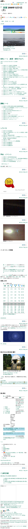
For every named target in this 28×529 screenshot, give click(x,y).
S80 (15, 295)
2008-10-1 (5, 135)
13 (8, 269)
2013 (4, 312)
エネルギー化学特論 (9, 271)
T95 (19, 298)
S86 (15, 309)
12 (14, 61)
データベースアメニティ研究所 (19, 526)
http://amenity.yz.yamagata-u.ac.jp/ (13, 513)
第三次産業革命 (9, 428)
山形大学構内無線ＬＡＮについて (16, 116)
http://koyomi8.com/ (6, 460)
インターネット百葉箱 (8, 266)
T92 (19, 289)
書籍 (2, 476)
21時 (2, 23)
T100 (19, 309)
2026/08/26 (3, 318)
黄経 (3, 21)
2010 (4, 307)
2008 (4, 304)
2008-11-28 (6, 77)
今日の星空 (3, 380)
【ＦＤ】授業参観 (12, 83)
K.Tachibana (7, 48)
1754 (17, 410)
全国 (7, 276)
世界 (20, 397)
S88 (15, 312)
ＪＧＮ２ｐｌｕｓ (12, 119)
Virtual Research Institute (8, 522)
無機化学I (10, 145)
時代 (5, 314)
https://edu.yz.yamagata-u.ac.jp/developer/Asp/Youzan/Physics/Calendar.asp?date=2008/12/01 (12, 502)
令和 (8, 286)
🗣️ (21, 17)
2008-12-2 (5, 87)
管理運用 (3, 507)
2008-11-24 (6, 68)
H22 (12, 307)
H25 (12, 312)
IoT (26, 275)
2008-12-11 (6, 91)
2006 (4, 298)
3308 (4, 269)
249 (12, 374)
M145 (22, 311)
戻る (2, 4)
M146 (22, 312)
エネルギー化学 (20, 269)
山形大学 (8, 507)
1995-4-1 (5, 141)
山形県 (7, 518)
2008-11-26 (6, 72)
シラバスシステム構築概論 (14, 141)
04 (23, 172)
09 (23, 349)
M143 (22, 307)
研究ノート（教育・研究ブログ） (12, 59)
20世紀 (13, 431)
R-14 (8, 292)
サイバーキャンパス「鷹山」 (10, 512)
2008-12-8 (5, 90)
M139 (22, 298)
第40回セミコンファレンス (15, 160)
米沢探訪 (10, 131)
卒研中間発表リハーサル (14, 67)
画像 (13, 476)
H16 (12, 292)
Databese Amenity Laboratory (19, 520)
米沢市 (11, 518)
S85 (15, 307)
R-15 (8, 289)
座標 (9, 413)
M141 (22, 304)
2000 (17, 436)
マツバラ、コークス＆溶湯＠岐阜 (16, 94)
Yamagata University (20, 522)
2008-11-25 (6, 70)
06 (23, 222)
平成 (12, 285)
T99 (19, 307)
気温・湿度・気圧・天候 (18, 276)
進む (4, 4)
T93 (19, 292)
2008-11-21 (6, 67)
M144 (22, 309)
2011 (4, 309)
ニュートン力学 (6, 409)
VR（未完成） (4, 343)
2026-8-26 (21, 266)
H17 (12, 295)
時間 (4, 450)
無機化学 (10, 142)
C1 (15, 314)
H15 (12, 289)
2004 (4, 292)
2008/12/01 (11, 46)
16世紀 (6, 407)
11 (10, 4)
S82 (15, 301)
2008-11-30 (6, 112)
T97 (19, 304)
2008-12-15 (6, 93)
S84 (15, 306)
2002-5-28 (5, 142)
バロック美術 (6, 410)
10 (11, 61)
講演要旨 (9, 476)
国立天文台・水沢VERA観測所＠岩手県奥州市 (13, 382)
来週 (16, 4)
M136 (22, 289)
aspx (4, 447)
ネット (16, 433)
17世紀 (6, 408)
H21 (12, 306)
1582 (17, 407)
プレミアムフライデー (21, 328)
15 (3, 271)
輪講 (6, 50)
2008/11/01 (4, 326)
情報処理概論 (12, 269)
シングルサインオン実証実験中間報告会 (18, 158)
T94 (19, 295)
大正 (19, 285)
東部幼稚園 (11, 72)
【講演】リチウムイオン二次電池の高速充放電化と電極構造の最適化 (15, 70)
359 (8, 371)
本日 (6, 4)
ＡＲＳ (10, 112)
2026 (10, 520)
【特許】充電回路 (13, 65)
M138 (22, 295)
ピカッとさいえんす (13, 115)
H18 (12, 298)
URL (6, 476)
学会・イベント (6, 154)
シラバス (4, 128)
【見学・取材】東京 (13, 68)
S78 (15, 289)
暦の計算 (13, 456)
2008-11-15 (6, 65)
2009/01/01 (22, 326)
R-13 (8, 295)
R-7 (8, 309)
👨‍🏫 (2, 17)
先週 (14, 4)
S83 (15, 304)
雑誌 (4, 476)
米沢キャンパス (14, 265)
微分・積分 (6, 412)
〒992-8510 (3, 518)
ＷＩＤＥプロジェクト (13, 118)
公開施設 (8, 454)
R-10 (8, 303)
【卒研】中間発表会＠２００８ (16, 75)
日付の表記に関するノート (8, 463)
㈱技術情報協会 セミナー (15, 161)
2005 (4, 295)
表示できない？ (5, 164)
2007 (9, 4)
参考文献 (5, 473)
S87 (15, 311)
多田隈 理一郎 (7, 516)
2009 (21, 4)
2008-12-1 (5, 80)
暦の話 (4, 458)
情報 (19, 407)
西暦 (5, 7)
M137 (22, 292)
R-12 (8, 298)
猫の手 (20, 271)
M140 (22, 301)
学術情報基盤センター (16, 507)
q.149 (9, 50)
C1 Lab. (13, 48)
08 (23, 323)
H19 (12, 301)
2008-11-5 (5, 157)
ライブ (17, 266)
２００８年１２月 (12, 81)
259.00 (6, 21)
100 (16, 403)
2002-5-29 (5, 145)
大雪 (13, 21)
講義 (2, 166)
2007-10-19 (6, 132)
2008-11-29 (6, 106)
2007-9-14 (5, 131)
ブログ (9, 166)
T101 (19, 311)
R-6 (8, 311)
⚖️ (24, 17)
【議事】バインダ (12, 90)
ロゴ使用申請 (12, 328)
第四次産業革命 (9, 433)
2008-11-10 (6, 158)
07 (23, 247)
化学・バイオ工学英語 (18, 438)
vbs (4, 445)
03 (23, 151)
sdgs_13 (16, 271)
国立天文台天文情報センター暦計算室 (14, 452)
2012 (4, 311)
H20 (12, 304)
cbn (7, 269)
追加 (2, 63)
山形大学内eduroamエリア (15, 110)
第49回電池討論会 (12, 157)
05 (23, 197)
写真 (4, 50)
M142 (22, 306)
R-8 (8, 307)
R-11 (8, 300)
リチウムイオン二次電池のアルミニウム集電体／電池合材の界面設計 (15, 137)
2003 (4, 289)
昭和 (16, 285)
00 (23, 56)
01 (23, 100)
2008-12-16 (6, 94)
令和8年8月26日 (20, 2)
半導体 (16, 428)
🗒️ (6, 17)
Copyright (4, 526)
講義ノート (4, 103)
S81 (15, 298)
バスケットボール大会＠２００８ (16, 91)
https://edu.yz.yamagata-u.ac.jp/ (13, 506)
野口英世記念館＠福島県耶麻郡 (16, 106)
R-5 (8, 312)
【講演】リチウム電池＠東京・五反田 (17, 93)
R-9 (8, 306)
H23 (12, 309)
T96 (19, 301)
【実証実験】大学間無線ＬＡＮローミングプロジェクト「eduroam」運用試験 (15, 88)
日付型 (21, 403)
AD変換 (11, 429)
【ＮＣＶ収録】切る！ (14, 74)
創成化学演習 (11, 135)
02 (23, 125)
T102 (19, 312)
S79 (15, 292)
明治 (24, 286)
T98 (19, 306)
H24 (12, 311)
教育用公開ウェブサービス (10, 504)
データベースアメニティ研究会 (18, 515)
